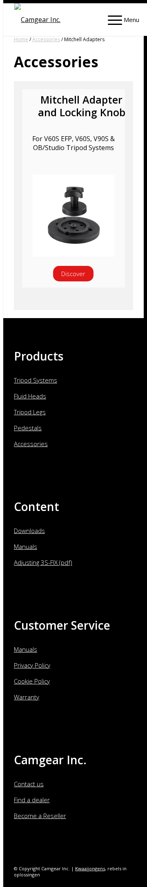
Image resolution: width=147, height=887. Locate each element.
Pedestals (28, 428)
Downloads (29, 530)
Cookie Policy (32, 681)
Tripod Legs (30, 412)
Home (21, 39)
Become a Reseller (40, 816)
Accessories (46, 39)
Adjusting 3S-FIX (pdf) (43, 562)
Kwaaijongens (90, 868)
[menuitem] (119, 17)
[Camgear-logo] (64, 19)
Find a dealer (32, 800)
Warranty (26, 697)
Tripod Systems (35, 380)
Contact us (29, 784)
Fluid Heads (30, 396)
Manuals (25, 546)
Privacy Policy (32, 665)
